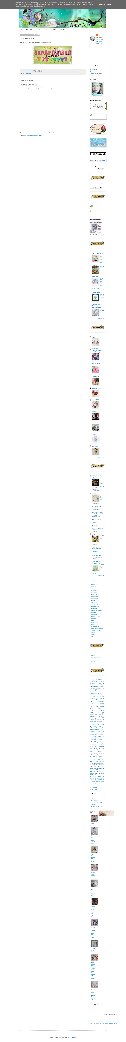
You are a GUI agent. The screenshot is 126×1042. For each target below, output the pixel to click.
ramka (100, 739)
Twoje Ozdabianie (100, 763)
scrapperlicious (95, 626)
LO (99, 718)
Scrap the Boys (96, 292)
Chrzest (92, 690)
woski (100, 771)
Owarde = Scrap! (96, 506)
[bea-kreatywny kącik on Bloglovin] (98, 161)
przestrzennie (101, 738)
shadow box (92, 753)
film (98, 703)
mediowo (92, 719)
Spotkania (92, 756)
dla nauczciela (95, 694)
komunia (98, 713)
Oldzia (92, 655)
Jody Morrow (94, 602)
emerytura (95, 701)
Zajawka (92, 778)
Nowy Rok (97, 726)
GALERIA (61, 29)
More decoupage (113, 1023)
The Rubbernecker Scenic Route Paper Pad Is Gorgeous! (97, 550)
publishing (105, 1023)
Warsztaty (99, 768)
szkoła (91, 759)
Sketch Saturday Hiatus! (97, 521)
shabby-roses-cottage (97, 628)
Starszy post (81, 133)
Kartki (102, 710)
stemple (100, 756)
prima (92, 624)
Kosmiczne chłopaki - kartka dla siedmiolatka (93, 932)
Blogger (74, 1037)
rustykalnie (99, 744)
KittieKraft (94, 547)
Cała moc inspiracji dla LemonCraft (93, 839)
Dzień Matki (99, 698)
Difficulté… (94, 508)
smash (94, 754)
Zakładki (92, 779)
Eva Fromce (94, 594)
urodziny (96, 766)
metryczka (99, 719)
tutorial (91, 763)
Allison (93, 580)
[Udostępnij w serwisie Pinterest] (41, 71)
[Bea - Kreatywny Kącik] (90, 71)
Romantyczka (95, 376)
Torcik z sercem (93, 824)
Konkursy (92, 714)
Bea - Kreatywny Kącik (95, 69)
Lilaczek (92, 718)
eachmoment (94, 590)
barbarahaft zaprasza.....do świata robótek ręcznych (98, 350)
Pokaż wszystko (101, 318)
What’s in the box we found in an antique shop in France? (97, 528)
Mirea (92, 620)
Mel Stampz (94, 614)
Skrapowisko (28, 73)
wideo (101, 769)
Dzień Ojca (92, 700)
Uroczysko (101, 764)
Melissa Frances (95, 616)
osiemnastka (92, 732)
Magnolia (93, 612)
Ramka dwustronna (93, 950)
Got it (109, 4)
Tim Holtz (93, 634)
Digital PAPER (96, 400)
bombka (91, 685)
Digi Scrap (94, 265)
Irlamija (93, 600)
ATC (99, 679)
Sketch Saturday (95, 630)
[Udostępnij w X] (38, 71)
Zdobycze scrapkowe (97, 781)
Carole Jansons (95, 584)
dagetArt (94, 411)
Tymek (93, 764)
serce (100, 751)
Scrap (91, 746)
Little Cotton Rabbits (97, 512)
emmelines (94, 592)
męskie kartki (93, 721)
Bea (99, 35)
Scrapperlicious (96, 534)
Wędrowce (92, 770)
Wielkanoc (92, 771)
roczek (99, 741)
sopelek (100, 754)
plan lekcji (102, 734)
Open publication (94, 1023)
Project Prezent (96, 736)
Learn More (101, 4)
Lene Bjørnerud (95, 606)
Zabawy (99, 776)
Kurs (99, 714)
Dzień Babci (95, 696)
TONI (92, 636)
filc (95, 703)
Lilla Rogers (95, 525)
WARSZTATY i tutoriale (36, 29)
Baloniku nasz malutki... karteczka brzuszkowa (93, 994)
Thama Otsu (94, 632)
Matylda (93, 661)
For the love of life (97, 555)
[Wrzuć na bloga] (36, 71)
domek (102, 694)
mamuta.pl (95, 446)
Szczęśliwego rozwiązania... (93, 875)
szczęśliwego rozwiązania (96, 758)
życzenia (97, 783)
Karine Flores (94, 604)
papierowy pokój (96, 388)
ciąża (100, 690)
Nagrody (100, 721)
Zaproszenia (101, 779)
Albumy (92, 680)
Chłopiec (98, 688)
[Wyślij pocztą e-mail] (34, 71)
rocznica (91, 743)
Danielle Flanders (96, 588)
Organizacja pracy (95, 731)
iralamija (94, 493)
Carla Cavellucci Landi (97, 582)
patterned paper (95, 622)
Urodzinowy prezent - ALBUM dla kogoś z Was (93, 911)
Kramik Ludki (95, 423)
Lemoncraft (95, 276)
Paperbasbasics (93, 734)
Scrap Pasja (100, 746)
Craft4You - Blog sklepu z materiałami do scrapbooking (97, 306)
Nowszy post (23, 133)
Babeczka (92, 681)
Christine (93, 586)
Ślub (98, 759)
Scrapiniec (97, 748)
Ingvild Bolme (94, 596)
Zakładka (99, 778)
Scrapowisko (93, 749)
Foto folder (99, 705)
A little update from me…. (97, 557)
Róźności (98, 743)
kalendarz (92, 710)
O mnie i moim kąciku (51, 29)
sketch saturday (96, 519)
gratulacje (100, 708)
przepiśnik (92, 738)
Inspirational (94, 598)
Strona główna (24, 29)
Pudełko (93, 739)
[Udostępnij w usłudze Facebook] (39, 71)
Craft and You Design (97, 253)
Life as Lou (94, 608)
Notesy (102, 724)
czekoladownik (93, 693)
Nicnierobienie (93, 723)
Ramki (92, 741)
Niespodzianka (93, 724)
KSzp (93, 337)
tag (100, 761)
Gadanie (92, 706)
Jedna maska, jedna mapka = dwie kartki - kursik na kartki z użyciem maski (93, 970)
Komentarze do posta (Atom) (34, 135)
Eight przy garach (95, 657)
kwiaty (91, 716)
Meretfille (93, 618)
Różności (92, 744)
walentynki (92, 768)
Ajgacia (94, 434)
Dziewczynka (100, 700)
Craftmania (92, 691)
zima (91, 783)
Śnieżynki (92, 761)
